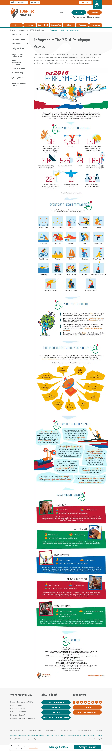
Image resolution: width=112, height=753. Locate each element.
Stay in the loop (95, 17)
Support (29, 25)
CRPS (16, 25)
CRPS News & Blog (37, 30)
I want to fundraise (17, 709)
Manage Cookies (58, 747)
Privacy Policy (50, 730)
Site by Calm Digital (95, 739)
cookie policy (33, 748)
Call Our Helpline (56, 702)
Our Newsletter (56, 717)
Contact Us (95, 25)
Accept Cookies (87, 747)
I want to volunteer (18, 712)
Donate (94, 12)
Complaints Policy (66, 730)
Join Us (78, 12)
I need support (16, 705)
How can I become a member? (22, 718)
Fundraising (56, 25)
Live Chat (56, 712)
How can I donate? (17, 715)
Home (12, 30)
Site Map (99, 730)
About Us (82, 25)
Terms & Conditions (84, 730)
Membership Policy (34, 730)
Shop (69, 25)
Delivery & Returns (16, 730)
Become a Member (87, 712)
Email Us (56, 707)
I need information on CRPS (21, 702)
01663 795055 (80, 17)
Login (86, 2)
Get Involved (43, 25)
